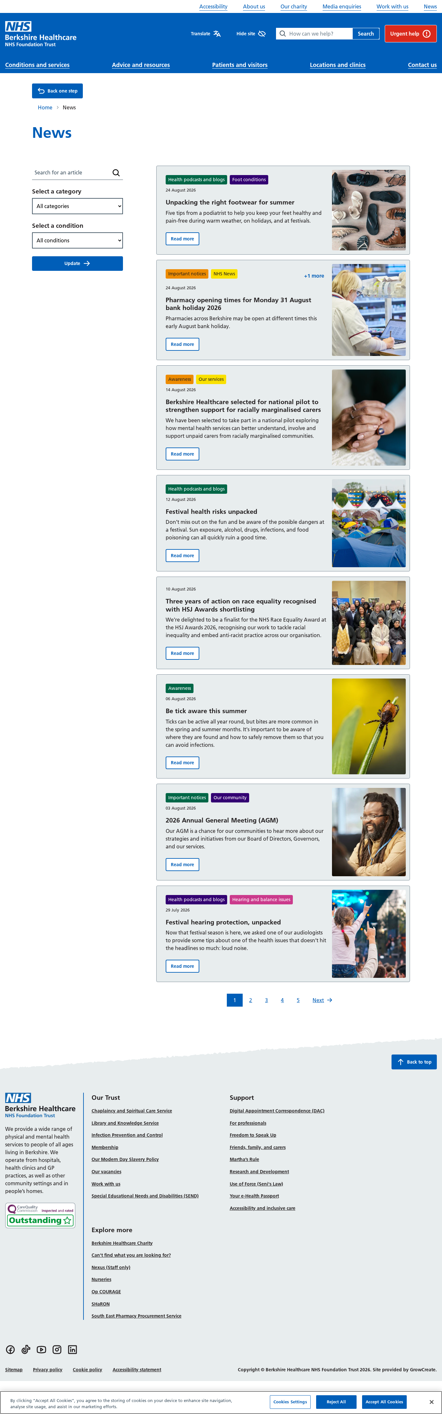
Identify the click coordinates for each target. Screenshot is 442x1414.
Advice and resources (141, 65)
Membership (105, 1147)
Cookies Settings (290, 1401)
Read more (185, 240)
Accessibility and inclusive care (262, 1208)
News (430, 6)
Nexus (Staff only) (111, 1267)
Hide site (246, 34)
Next (318, 1000)
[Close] (432, 1402)
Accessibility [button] (213, 6)
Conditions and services (37, 65)
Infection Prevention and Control (127, 1135)
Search (366, 33)
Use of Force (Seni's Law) (256, 1184)
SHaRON (101, 1304)
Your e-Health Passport (254, 1196)
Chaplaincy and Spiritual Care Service (132, 1111)
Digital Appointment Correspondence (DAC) (277, 1111)
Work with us (392, 6)
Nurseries (101, 1279)
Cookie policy (87, 1370)
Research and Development (259, 1172)
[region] (221, 1402)
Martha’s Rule (244, 1159)
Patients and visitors (240, 65)
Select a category (57, 191)
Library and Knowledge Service (125, 1123)
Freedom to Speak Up (253, 1135)
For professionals (248, 1123)
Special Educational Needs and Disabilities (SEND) (145, 1196)
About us (254, 6)
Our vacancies (106, 1172)
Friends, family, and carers (258, 1147)
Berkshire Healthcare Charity (122, 1243)
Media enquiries (342, 6)
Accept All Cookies (384, 1401)
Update (72, 263)
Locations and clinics (338, 65)
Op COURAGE (106, 1292)
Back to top (419, 1062)
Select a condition (57, 225)
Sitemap (14, 1370)
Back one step (63, 91)
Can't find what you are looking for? (131, 1255)
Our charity (294, 6)
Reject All (336, 1401)
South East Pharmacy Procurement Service (137, 1316)
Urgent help (404, 33)
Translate (200, 34)
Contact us (422, 65)
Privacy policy (47, 1370)
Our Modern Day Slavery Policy (125, 1159)
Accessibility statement (137, 1370)
